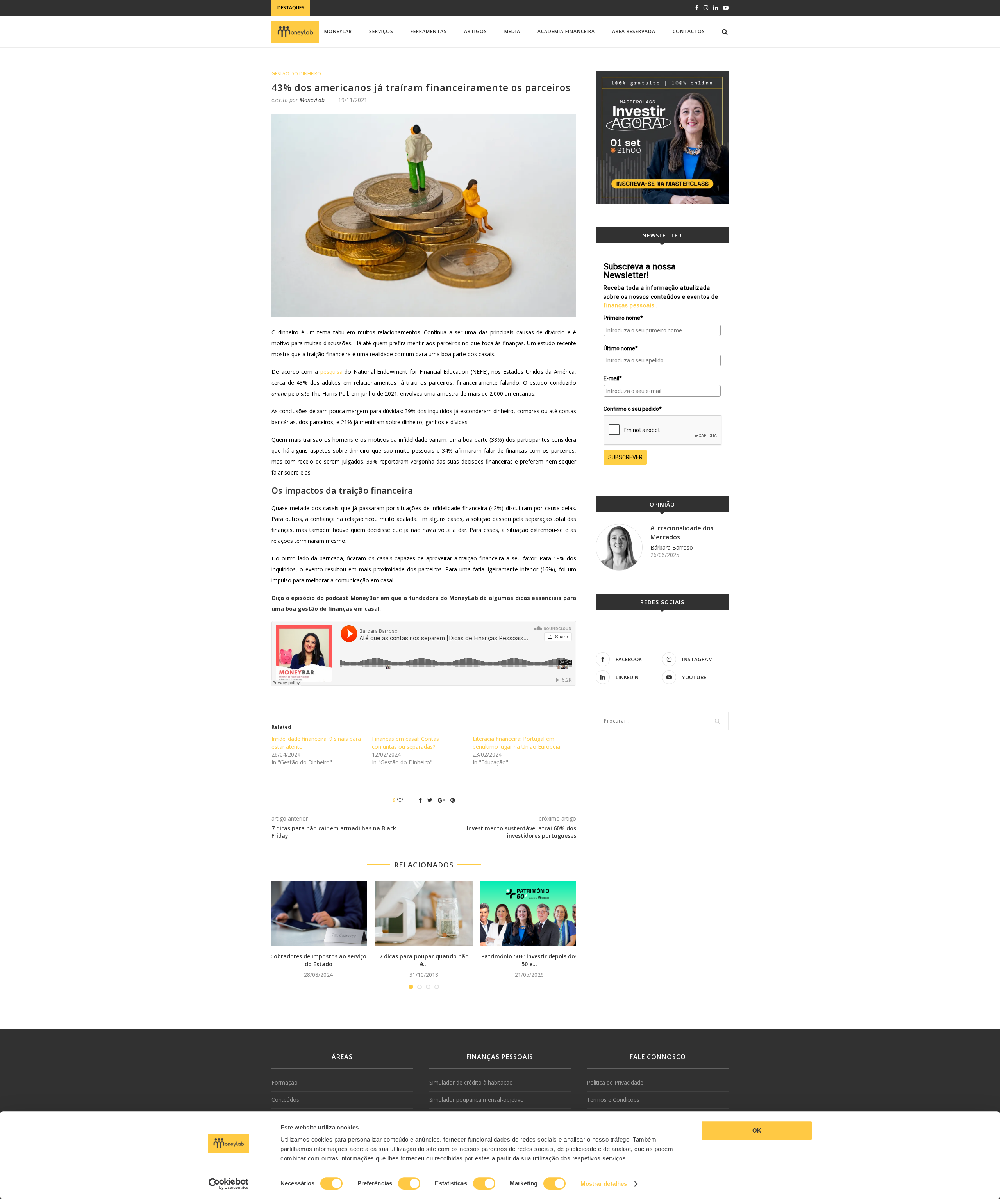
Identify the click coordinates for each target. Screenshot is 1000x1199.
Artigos (475, 31)
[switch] (409, 1183)
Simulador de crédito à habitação (471, 1082)
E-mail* (613, 378)
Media (512, 31)
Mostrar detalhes (603, 1183)
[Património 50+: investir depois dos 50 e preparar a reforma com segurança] (529, 913)
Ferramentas (429, 31)
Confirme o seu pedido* (633, 409)
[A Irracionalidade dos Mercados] (619, 547)
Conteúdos (285, 1099)
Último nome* (621, 348)
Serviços (381, 31)
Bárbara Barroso (671, 547)
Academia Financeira (566, 31)
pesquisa (331, 371)
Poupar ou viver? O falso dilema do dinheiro (375, 8)
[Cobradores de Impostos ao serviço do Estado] (318, 913)
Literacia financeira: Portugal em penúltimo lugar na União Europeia (516, 742)
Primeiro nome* (623, 318)
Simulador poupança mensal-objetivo (476, 1099)
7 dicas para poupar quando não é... (424, 960)
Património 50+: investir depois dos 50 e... (529, 960)
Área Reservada (633, 31)
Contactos (689, 31)
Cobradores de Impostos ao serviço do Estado (318, 960)
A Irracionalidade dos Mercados (682, 532)
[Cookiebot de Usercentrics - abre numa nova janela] (229, 1184)
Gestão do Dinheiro (296, 74)
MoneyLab (338, 31)
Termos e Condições (613, 1099)
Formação (284, 1082)
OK (756, 1130)
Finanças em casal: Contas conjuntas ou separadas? (405, 742)
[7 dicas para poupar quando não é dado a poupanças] (424, 913)
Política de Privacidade (615, 1082)
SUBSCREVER (625, 457)
